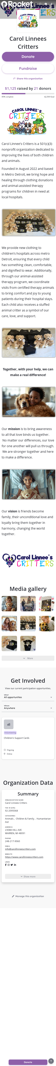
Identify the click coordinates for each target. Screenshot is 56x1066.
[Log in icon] (45, 4)
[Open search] (40, 4)
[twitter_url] (12, 864)
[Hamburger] (51, 4)
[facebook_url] (5, 864)
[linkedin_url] (15, 864)
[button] (28, 738)
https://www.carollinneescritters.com (24, 856)
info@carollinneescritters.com (20, 848)
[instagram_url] (9, 864)
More (30, 658)
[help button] (51, 1061)
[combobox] (28, 697)
